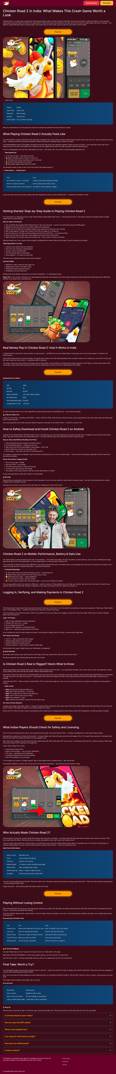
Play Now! (58, 32)
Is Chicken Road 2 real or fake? (19, 1015)
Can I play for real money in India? (20, 1036)
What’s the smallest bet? (16, 1029)
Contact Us (65, 1061)
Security (64, 1064)
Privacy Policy (66, 1058)
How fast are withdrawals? (17, 1043)
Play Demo (107, 3)
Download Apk (91, 3)
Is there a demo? (12, 1050)
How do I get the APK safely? (18, 1022)
